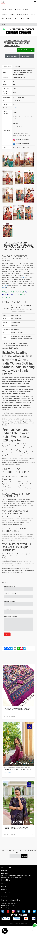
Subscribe (24, 856)
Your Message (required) (10, 616)
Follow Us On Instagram (22, 139)
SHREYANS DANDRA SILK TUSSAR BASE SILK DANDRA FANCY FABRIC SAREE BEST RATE (16, 828)
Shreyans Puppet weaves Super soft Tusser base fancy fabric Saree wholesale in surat (17, 768)
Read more (7, 714)
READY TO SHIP (7, 10)
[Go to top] (32, 931)
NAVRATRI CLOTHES (21, 10)
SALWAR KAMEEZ (22, 14)
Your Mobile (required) (10, 594)
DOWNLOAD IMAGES (12, 56)
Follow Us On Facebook (22, 143)
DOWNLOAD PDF (27, 56)
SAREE (12, 14)
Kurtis (33, 14)
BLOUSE (4, 14)
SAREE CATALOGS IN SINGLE (16, 247)
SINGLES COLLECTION (9, 19)
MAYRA (15, 108)
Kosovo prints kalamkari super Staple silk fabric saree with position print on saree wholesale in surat (17, 710)
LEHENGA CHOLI (24, 19)
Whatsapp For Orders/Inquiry (26, 50)
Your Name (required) (9, 586)
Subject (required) (8, 609)
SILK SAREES (26, 245)
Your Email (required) (9, 601)
